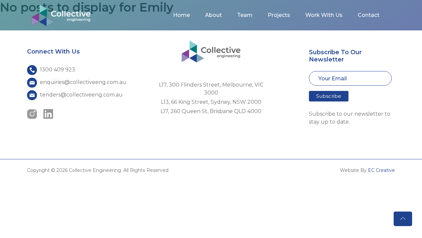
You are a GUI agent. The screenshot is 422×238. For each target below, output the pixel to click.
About (213, 15)
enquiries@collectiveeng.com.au (83, 82)
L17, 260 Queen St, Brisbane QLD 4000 (211, 111)
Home (181, 15)
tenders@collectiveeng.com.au (81, 95)
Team (245, 15)
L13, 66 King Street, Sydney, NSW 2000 (211, 102)
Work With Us (324, 15)
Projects (279, 15)
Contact (368, 15)
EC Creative (381, 170)
